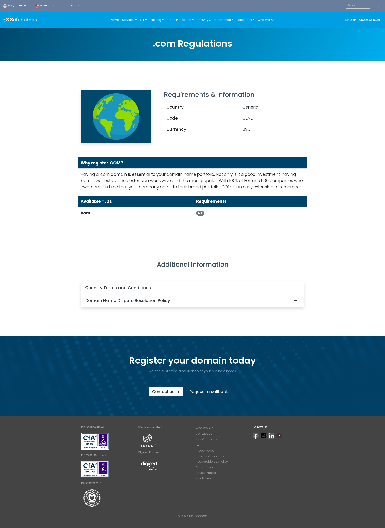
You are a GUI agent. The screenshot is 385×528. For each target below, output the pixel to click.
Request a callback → (211, 391)
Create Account (369, 20)
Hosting (155, 20)
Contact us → (165, 391)
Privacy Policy (205, 451)
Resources (244, 20)
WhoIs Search (205, 478)
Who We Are (267, 20)
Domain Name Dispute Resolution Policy (127, 300)
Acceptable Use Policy (212, 462)
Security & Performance (214, 20)
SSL (142, 20)
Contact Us (72, 5)
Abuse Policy (205, 467)
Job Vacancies (206, 439)
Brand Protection (179, 20)
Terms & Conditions (210, 456)
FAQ (198, 445)
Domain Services (122, 20)
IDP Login (351, 20)
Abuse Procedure (208, 473)
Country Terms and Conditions (118, 288)
